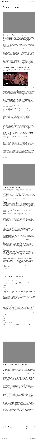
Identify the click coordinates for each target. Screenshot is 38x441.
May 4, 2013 (5, 157)
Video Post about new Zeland (13, 276)
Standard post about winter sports (15, 35)
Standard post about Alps (11, 187)
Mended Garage (5, 1)
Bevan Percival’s (15, 291)
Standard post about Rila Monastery (15, 364)
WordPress (34, 438)
